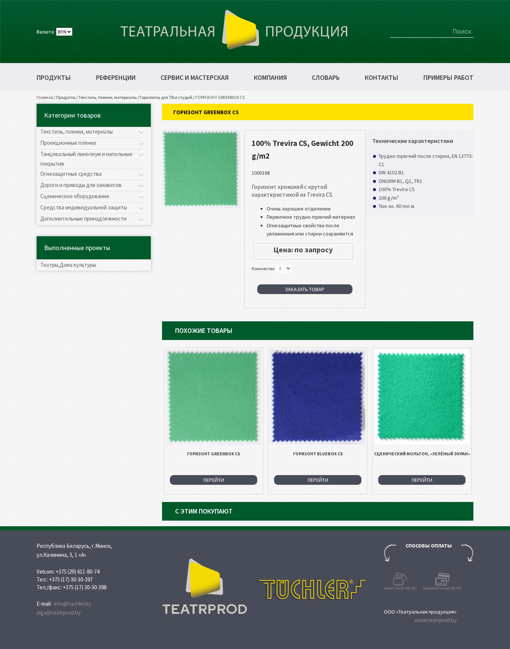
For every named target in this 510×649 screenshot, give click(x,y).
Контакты (381, 77)
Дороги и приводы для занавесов (81, 184)
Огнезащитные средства (71, 173)
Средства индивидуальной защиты (83, 207)
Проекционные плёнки (68, 142)
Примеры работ (448, 77)
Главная (45, 97)
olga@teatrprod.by (59, 612)
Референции (116, 77)
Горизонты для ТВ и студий (166, 97)
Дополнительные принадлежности (83, 218)
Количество (263, 268)
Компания (270, 77)
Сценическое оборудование (74, 196)
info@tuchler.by (72, 603)
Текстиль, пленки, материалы (107, 97)
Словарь (326, 77)
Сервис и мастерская (195, 77)
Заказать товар (304, 289)
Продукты (54, 77)
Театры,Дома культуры (68, 264)
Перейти (213, 480)
